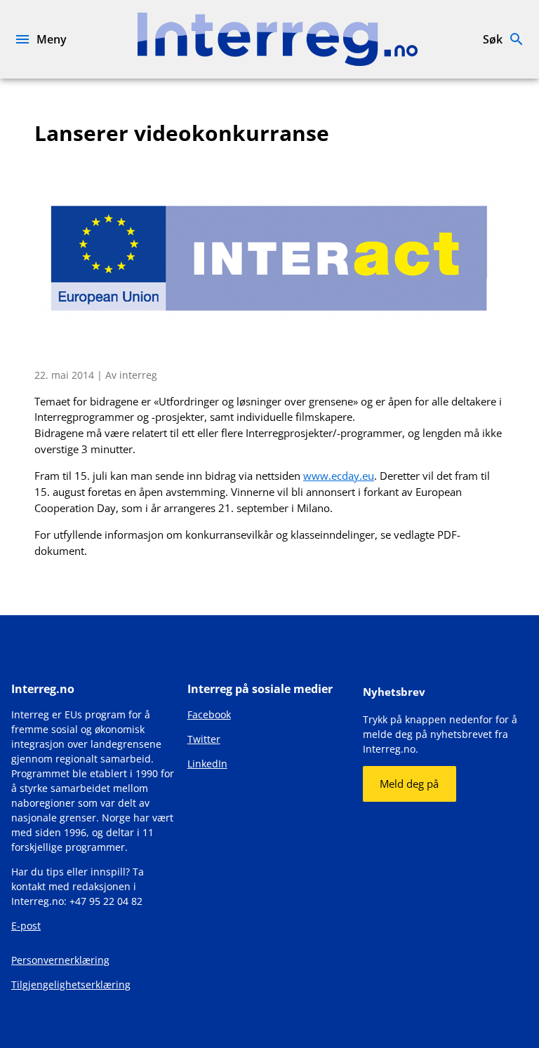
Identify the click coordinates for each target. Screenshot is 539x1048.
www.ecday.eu (338, 476)
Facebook (209, 714)
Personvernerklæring (60, 960)
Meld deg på (409, 784)
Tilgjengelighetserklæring (71, 984)
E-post (26, 925)
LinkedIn (207, 763)
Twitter (203, 739)
